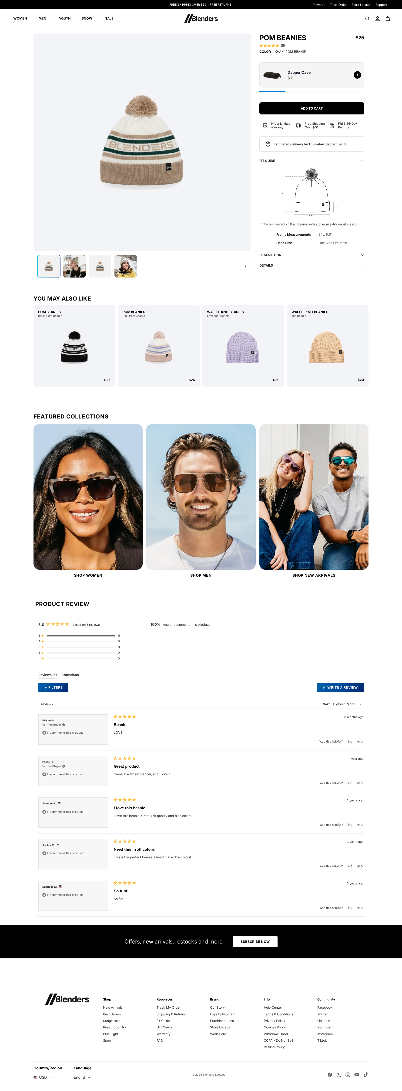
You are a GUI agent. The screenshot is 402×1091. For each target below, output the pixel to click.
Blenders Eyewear (215, 1074)
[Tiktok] (365, 1075)
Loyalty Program (222, 1014)
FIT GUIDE (267, 161)
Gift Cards (164, 1027)
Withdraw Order (276, 1034)
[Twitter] (339, 1075)
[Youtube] (357, 1075)
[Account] (377, 18)
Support (381, 5)
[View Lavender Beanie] (243, 348)
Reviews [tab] (47, 676)
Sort (326, 704)
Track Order (338, 5)
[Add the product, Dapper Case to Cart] (357, 75)
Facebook (324, 1007)
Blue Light (110, 1034)
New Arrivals (112, 1007)
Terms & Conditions (278, 1014)
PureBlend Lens (222, 1021)
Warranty (164, 1034)
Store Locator (361, 5)
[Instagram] (348, 1075)
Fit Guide (163, 1021)
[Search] (367, 18)
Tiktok (322, 1040)
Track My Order (169, 1007)
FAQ (160, 1040)
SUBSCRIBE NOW (255, 942)
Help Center (273, 1007)
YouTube (324, 1027)
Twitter (322, 1014)
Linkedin (323, 1021)
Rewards (319, 5)
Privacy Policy (274, 1021)
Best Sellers (112, 1014)
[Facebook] (330, 1075)
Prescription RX (115, 1027)
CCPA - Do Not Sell (278, 1040)
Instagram (325, 1034)
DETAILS (266, 265)
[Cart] (387, 18)
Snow (107, 1040)
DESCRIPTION (270, 255)
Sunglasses (111, 1021)
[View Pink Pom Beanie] (159, 348)
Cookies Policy (275, 1027)
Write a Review (345, 688)
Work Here (218, 1034)
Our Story (217, 1007)
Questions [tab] (70, 676)
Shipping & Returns (171, 1014)
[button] (272, 45)
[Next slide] (245, 266)
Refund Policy (274, 1047)
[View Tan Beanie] (327, 348)
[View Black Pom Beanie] (74, 348)
